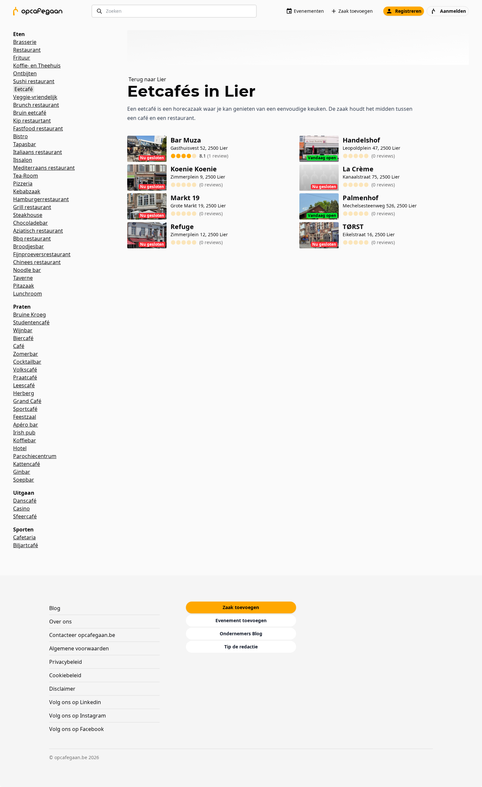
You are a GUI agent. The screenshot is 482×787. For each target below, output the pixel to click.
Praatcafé (25, 377)
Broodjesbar (28, 246)
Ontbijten (25, 73)
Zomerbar (25, 353)
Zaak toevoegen (355, 11)
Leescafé (24, 385)
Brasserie (24, 42)
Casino (21, 508)
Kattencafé (26, 464)
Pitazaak (23, 285)
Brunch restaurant (36, 104)
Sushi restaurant (33, 81)
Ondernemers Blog (241, 633)
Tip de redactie (241, 646)
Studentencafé (31, 322)
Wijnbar (22, 330)
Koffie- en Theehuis (37, 65)
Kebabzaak (26, 191)
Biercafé (23, 338)
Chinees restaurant (37, 262)
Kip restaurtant (32, 120)
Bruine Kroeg (29, 314)
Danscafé (24, 500)
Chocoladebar (30, 222)
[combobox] (174, 11)
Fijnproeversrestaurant (41, 254)
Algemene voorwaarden (79, 648)
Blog (54, 608)
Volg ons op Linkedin (75, 702)
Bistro (20, 136)
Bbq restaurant (32, 238)
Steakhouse (27, 215)
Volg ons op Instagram (77, 715)
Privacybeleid (65, 661)
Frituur (21, 57)
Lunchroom (27, 293)
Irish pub (24, 432)
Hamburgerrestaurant (41, 199)
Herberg (23, 393)
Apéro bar (25, 424)
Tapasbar (24, 144)
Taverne (23, 277)
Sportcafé (25, 409)
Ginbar (21, 471)
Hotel (20, 448)
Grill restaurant (32, 207)
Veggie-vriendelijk (35, 97)
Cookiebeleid (65, 675)
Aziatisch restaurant (38, 230)
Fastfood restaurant (38, 128)
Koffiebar (24, 440)
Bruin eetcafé (29, 112)
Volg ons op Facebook (76, 729)
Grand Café (27, 401)
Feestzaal (24, 416)
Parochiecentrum (34, 456)
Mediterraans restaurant (44, 167)
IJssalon (22, 159)
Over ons (60, 621)
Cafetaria (24, 537)
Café (18, 346)
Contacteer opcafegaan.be (82, 635)
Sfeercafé (25, 516)
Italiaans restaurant (37, 152)
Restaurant (27, 49)
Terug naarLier (147, 79)
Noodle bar (27, 270)
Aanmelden (453, 11)
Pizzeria (22, 183)
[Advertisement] (301, 47)
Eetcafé (23, 89)
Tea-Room (25, 175)
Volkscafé (25, 369)
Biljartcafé (25, 545)
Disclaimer (62, 688)
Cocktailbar (27, 361)
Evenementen (309, 11)
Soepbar (23, 479)
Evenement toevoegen (241, 620)
